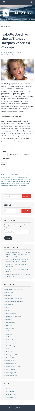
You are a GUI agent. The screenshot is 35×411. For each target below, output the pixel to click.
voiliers (24, 185)
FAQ (7, 307)
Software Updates (12, 340)
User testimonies (11, 376)
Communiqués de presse (14, 298)
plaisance (22, 183)
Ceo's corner (10, 295)
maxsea (18, 181)
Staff (7, 349)
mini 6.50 (4, 183)
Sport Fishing (10, 346)
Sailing (25, 177)
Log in (8, 388)
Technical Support (12, 358)
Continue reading (8, 146)
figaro (14, 179)
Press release (10, 322)
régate (27, 183)
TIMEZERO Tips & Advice (14, 367)
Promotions (10, 328)
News (15, 177)
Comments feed (11, 394)
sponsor (3, 185)
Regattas (20, 177)
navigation (10, 183)
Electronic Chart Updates (14, 301)
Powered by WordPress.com (17, 408)
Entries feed (10, 391)
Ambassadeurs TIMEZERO (10, 175)
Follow (8, 238)
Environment (10, 304)
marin (13, 181)
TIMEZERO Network (12, 361)
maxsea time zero (26, 181)
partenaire (16, 183)
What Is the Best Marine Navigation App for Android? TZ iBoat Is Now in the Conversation (18, 254)
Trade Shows (10, 370)
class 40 (9, 179)
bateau (5, 179)
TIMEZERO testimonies (13, 364)
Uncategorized (11, 373)
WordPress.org (11, 397)
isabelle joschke (20, 179)
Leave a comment (8, 54)
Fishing (8, 310)
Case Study (9, 292)
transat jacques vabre (12, 185)
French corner (9, 177)
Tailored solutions (12, 352)
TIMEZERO (18, 52)
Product (8, 325)
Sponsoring (10, 343)
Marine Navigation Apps (14, 316)
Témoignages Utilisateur (14, 355)
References (10, 331)
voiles (20, 185)
